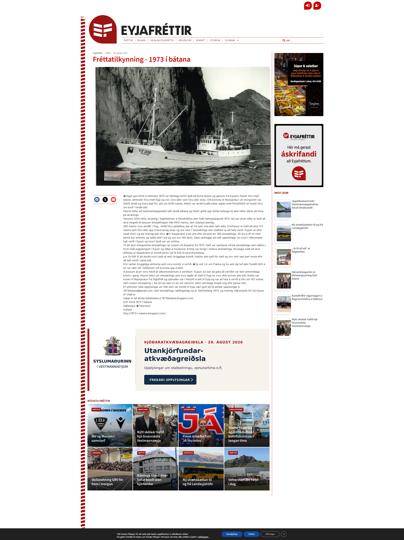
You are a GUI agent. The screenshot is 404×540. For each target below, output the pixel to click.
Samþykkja (232, 534)
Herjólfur (184, 40)
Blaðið (142, 40)
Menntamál (143, 409)
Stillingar (270, 534)
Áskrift (200, 40)
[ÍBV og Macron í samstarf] (110, 425)
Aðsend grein (189, 409)
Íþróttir (96, 409)
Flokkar (230, 40)
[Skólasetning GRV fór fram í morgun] (110, 468)
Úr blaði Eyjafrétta (162, 40)
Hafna (251, 534)
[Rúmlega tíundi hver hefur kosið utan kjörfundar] (155, 468)
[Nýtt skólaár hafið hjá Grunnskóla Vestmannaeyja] (155, 425)
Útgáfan (215, 40)
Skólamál (97, 453)
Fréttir (128, 40)
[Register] (317, 6)
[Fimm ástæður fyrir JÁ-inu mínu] (201, 425)
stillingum (203, 537)
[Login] (308, 6)
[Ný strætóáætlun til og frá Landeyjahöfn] (201, 468)
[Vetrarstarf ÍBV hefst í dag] (246, 468)
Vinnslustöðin (235, 409)
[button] (97, 199)
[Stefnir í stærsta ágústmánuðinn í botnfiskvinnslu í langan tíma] (246, 425)
